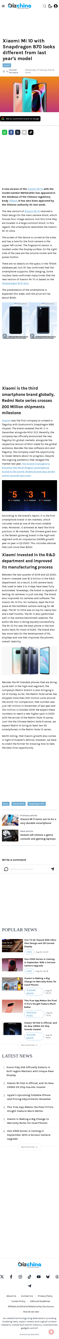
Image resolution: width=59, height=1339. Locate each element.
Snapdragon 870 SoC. (15, 283)
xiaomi (7, 65)
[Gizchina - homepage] (19, 6)
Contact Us (27, 1296)
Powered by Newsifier (29, 1334)
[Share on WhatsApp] (4, 132)
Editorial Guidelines (40, 1301)
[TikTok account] (29, 1277)
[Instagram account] (20, 1277)
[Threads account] (57, 1277)
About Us (11, 1296)
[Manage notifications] (51, 1331)
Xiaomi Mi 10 (35, 188)
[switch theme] (50, 6)
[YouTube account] (39, 1277)
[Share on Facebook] (11, 132)
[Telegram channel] (29, 1286)
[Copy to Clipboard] (30, 132)
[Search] (45, 6)
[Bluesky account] (48, 1277)
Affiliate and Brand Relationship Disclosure (31, 1306)
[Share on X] (17, 132)
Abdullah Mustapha (13, 71)
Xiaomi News (31, 992)
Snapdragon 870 (36, 804)
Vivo (29, 951)
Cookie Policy (18, 1301)
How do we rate (31, 1311)
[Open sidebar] (3, 6)
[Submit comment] (52, 869)
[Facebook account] (11, 1277)
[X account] (2, 1277)
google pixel (31, 1014)
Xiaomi (6, 420)
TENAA (13, 200)
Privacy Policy (45, 1296)
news (5, 804)
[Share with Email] (24, 132)
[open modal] (56, 6)
